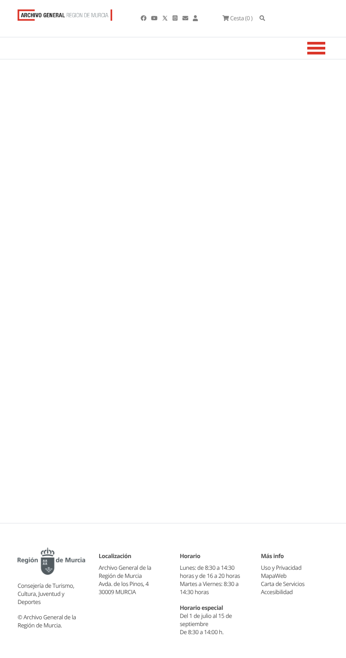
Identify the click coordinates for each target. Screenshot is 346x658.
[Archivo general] (65, 13)
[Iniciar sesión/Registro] (195, 18)
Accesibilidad (277, 592)
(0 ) (241, 18)
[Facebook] (144, 18)
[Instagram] (175, 18)
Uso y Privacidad (281, 567)
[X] (165, 18)
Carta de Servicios (283, 584)
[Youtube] (154, 18)
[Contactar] (185, 18)
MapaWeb (274, 576)
